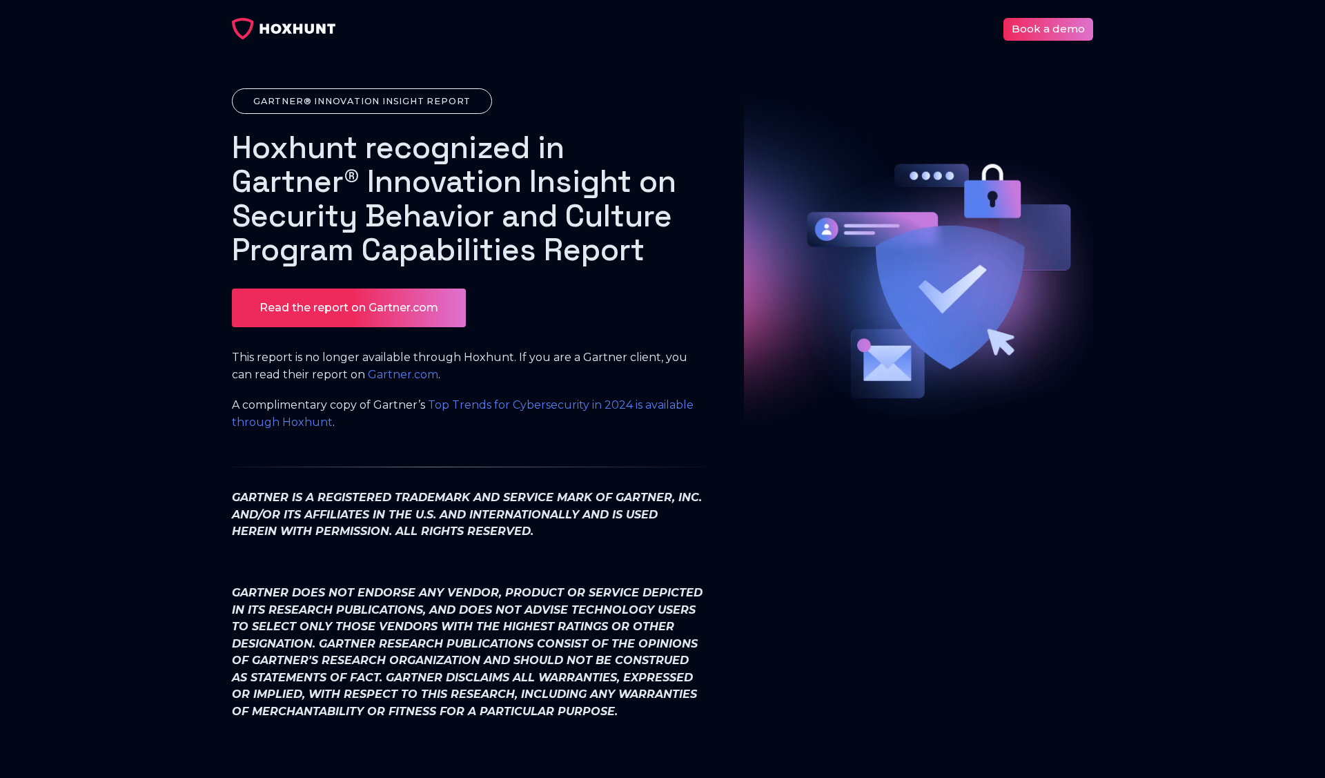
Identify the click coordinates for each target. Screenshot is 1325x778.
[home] (283, 29)
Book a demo (1048, 28)
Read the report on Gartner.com (348, 307)
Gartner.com (403, 374)
